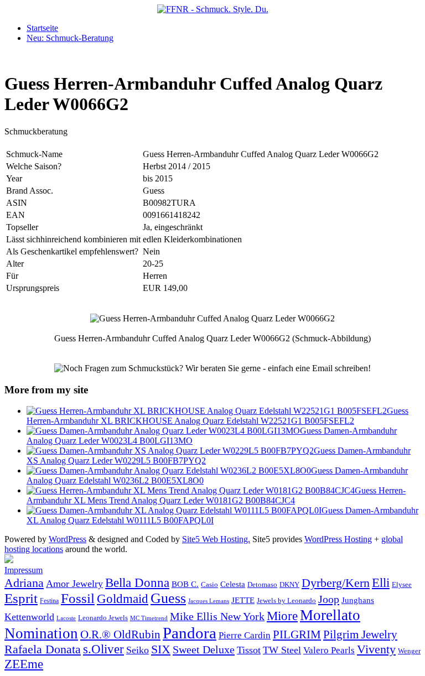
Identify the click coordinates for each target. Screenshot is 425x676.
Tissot (249, 650)
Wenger (409, 651)
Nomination (41, 633)
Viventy (376, 649)
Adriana (24, 583)
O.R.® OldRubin (120, 634)
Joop (328, 599)
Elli (381, 582)
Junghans (357, 600)
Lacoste (66, 618)
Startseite (42, 28)
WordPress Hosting (338, 539)
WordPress (67, 539)
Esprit (21, 598)
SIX (160, 649)
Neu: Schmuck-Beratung (70, 38)
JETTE (243, 600)
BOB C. (185, 584)
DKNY (289, 585)
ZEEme (23, 664)
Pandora (189, 633)
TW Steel (282, 650)
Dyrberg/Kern (336, 583)
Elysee (402, 584)
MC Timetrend (149, 618)
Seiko (137, 650)
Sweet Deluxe (204, 649)
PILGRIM (297, 634)
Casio (209, 585)
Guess (168, 598)
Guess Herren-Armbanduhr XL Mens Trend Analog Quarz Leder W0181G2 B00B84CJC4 (216, 495)
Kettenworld (29, 616)
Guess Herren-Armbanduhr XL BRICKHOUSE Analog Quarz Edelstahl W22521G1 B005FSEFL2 (217, 415)
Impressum (23, 570)
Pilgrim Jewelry (360, 634)
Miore (282, 616)
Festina (49, 600)
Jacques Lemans (208, 600)
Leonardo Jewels (103, 618)
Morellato (330, 615)
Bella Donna (137, 582)
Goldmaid (122, 598)
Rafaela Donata (42, 649)
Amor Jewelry (74, 583)
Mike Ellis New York (217, 616)
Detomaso (262, 585)
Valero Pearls (329, 650)
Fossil (78, 598)
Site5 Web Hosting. (216, 539)
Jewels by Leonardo (286, 600)
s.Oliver (103, 649)
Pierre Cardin (245, 635)
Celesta (232, 584)
